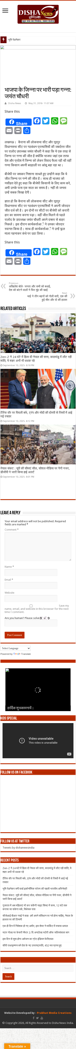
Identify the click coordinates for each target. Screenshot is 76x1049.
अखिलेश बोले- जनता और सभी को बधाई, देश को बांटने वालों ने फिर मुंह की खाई (30, 287)
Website (9, 592)
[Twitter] (37, 1018)
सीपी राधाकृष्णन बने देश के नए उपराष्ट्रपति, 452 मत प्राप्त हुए (32, 945)
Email (9, 579)
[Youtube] (41, 1018)
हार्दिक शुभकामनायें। (20, 708)
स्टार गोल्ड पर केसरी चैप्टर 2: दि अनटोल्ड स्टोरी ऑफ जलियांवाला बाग (36, 932)
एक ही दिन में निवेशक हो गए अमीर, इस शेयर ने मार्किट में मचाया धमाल (35, 926)
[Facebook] (33, 1018)
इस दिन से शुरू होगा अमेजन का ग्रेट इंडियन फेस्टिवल (28, 938)
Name (9, 566)
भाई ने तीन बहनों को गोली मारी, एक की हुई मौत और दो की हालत (47, 296)
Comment (12, 529)
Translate (26, 654)
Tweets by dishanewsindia (18, 847)
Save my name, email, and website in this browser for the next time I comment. (37, 609)
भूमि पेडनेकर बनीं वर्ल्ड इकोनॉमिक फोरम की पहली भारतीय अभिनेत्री (35, 888)
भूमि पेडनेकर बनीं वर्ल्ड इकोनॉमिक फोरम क (28, 39)
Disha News (14, 103)
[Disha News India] (38, 13)
